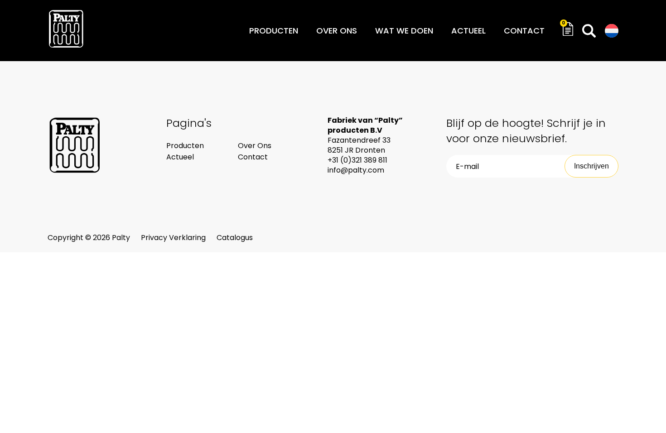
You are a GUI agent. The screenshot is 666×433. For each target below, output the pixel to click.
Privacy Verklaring (174, 237)
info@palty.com (356, 170)
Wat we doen (404, 30)
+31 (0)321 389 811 (357, 160)
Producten (273, 30)
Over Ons (254, 145)
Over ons (336, 30)
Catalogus (235, 237)
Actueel (468, 30)
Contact (524, 30)
